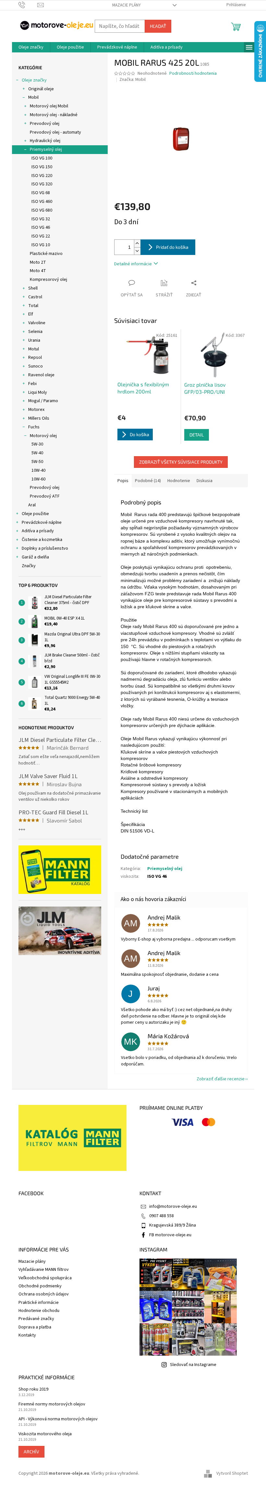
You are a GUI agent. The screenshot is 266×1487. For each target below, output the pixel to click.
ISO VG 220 (41, 175)
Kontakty (27, 1335)
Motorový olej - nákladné (54, 115)
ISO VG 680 (41, 210)
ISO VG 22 (40, 236)
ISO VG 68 (40, 193)
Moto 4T (38, 271)
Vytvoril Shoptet (232, 1473)
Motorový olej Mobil (49, 106)
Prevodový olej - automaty (55, 132)
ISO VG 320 (41, 184)
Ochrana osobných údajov (43, 1294)
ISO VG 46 (40, 227)
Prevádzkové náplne (42, 522)
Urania (34, 340)
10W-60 (38, 479)
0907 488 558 (161, 1216)
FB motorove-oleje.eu (170, 1235)
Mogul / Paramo (43, 401)
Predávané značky (36, 1319)
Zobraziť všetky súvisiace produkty (181, 462)
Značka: (132, 79)
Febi (32, 383)
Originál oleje (41, 89)
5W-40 (37, 453)
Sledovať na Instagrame (193, 1364)
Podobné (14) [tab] (148, 481)
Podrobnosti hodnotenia (193, 74)
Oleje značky (34, 80)
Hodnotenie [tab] (178, 481)
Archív (31, 1451)
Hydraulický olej (45, 141)
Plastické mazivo (46, 253)
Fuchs (34, 427)
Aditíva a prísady (38, 531)
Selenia (35, 331)
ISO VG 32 (40, 219)
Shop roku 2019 (33, 1389)
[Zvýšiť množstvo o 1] (137, 243)
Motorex (36, 409)
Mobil (33, 97)
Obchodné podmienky (40, 1286)
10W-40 (38, 470)
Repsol (35, 357)
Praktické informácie (38, 1302)
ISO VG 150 (41, 167)
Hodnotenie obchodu (38, 1310)
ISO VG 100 (41, 158)
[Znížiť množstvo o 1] (137, 251)
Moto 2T (38, 262)
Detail (196, 434)
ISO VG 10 (40, 245)
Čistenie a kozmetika (42, 539)
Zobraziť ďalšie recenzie (221, 1079)
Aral (32, 505)
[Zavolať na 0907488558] (28, 5)
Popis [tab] (122, 481)
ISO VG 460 (41, 201)
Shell (33, 288)
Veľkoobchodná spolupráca (45, 1278)
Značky (29, 566)
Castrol (35, 297)
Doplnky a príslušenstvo (45, 548)
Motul (33, 349)
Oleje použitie (35, 514)
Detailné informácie (133, 264)
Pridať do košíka (172, 247)
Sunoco (35, 366)
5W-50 (37, 461)
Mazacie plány (126, 5)
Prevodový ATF (45, 496)
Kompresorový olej (48, 279)
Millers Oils (38, 418)
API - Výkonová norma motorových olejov (58, 1419)
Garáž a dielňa (35, 557)
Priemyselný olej (46, 149)
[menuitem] (31, 47)
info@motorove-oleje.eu (173, 1206)
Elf (30, 314)
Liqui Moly (37, 392)
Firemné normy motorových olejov (51, 1404)
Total (33, 306)
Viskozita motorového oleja (45, 1434)
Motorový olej (43, 436)
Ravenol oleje (41, 375)
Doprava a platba (34, 1327)
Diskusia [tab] (204, 481)
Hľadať (158, 26)
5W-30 (37, 444)
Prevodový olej (44, 123)
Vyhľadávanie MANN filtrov (43, 1269)
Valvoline (36, 323)
